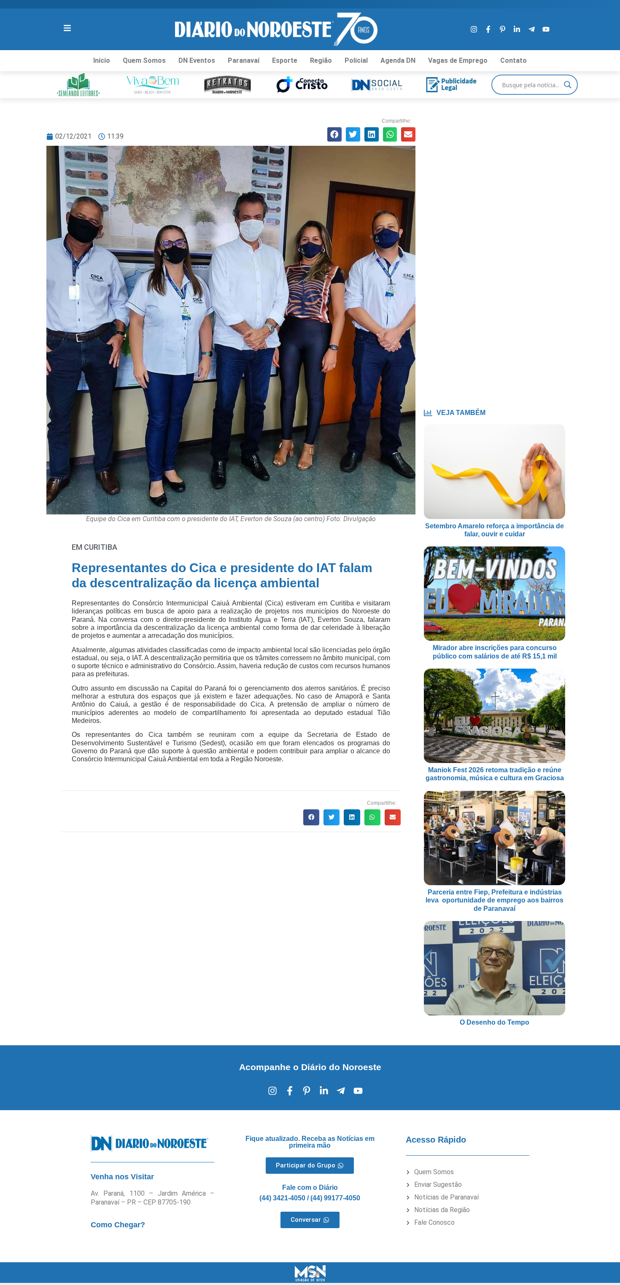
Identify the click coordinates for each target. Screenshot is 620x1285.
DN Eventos (196, 60)
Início (101, 60)
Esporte (284, 60)
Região (321, 60)
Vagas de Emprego (458, 60)
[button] (334, 134)
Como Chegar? (118, 1225)
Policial (356, 60)
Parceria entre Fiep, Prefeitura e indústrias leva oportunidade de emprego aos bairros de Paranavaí (494, 900)
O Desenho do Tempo (494, 1022)
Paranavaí (243, 60)
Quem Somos (144, 60)
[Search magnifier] (568, 85)
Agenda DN (397, 60)
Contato (513, 60)
